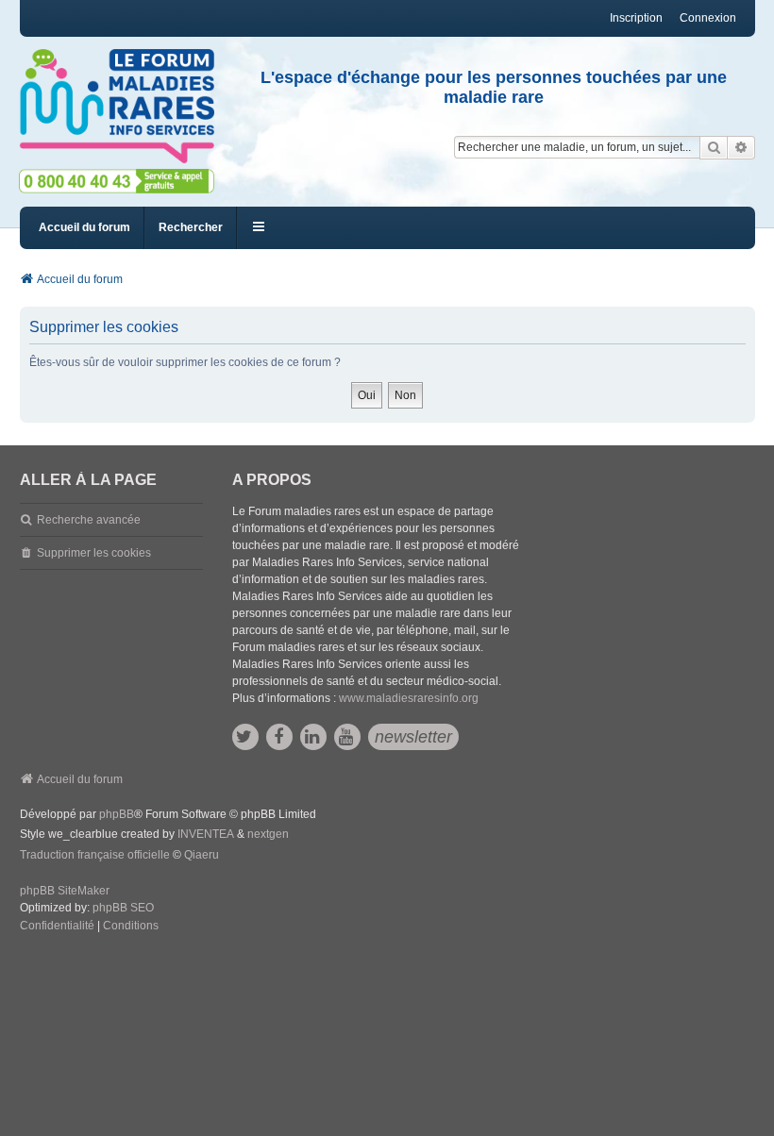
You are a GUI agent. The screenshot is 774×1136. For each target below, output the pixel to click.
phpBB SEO (123, 907)
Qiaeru (201, 854)
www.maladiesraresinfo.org (409, 698)
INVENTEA (205, 834)
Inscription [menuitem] (636, 18)
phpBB (116, 814)
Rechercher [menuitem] (191, 227)
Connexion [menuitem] (708, 18)
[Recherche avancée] (741, 147)
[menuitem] (57, 926)
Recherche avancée (89, 519)
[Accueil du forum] (116, 106)
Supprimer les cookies (94, 553)
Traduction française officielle (95, 854)
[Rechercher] (713, 147)
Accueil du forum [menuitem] (84, 227)
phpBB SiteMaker (64, 890)
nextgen (268, 834)
